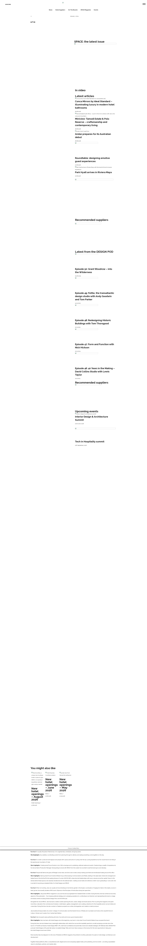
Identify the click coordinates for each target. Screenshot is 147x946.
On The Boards (73, 10)
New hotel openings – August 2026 (37, 794)
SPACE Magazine (86, 10)
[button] (31, 22)
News (50, 10)
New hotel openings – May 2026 (65, 785)
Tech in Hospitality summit (89, 441)
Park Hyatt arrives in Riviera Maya (93, 172)
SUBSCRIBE (8, 4)
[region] (73, 32)
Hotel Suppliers (60, 10)
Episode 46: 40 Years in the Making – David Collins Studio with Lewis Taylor (95, 371)
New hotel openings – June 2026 (51, 785)
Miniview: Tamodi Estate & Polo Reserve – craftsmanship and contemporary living (92, 122)
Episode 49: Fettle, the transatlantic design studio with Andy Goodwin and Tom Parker (94, 296)
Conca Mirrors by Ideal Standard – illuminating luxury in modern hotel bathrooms (94, 104)
